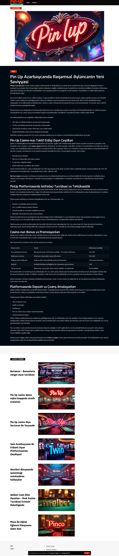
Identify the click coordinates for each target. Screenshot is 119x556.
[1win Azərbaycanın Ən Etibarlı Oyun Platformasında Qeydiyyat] (56, 449)
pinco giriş (36, 146)
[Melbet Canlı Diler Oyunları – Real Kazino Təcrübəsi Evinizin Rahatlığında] (56, 500)
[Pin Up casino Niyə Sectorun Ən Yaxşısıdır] (56, 424)
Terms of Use (66, 553)
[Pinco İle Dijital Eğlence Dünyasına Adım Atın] (56, 525)
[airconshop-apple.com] (17, 2)
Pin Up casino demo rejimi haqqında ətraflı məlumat (22, 398)
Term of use (50, 546)
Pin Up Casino (15, 176)
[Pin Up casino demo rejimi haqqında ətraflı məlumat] (56, 398)
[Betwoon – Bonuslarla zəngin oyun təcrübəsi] (56, 373)
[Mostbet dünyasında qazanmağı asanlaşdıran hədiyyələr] (56, 475)
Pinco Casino (53, 338)
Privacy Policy (54, 553)
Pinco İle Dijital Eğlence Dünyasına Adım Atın (20, 525)
